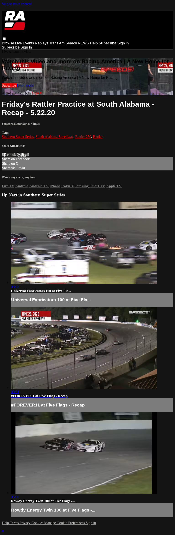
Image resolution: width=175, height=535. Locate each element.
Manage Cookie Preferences (65, 523)
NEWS (83, 43)
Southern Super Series (16, 123)
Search (71, 43)
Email (25, 155)
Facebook (9, 155)
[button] (4, 38)
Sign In (26, 47)
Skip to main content (16, 4)
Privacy (25, 523)
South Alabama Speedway (54, 137)
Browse (8, 43)
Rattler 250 (83, 137)
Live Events (25, 43)
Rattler (98, 137)
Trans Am (57, 43)
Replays (42, 43)
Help (94, 43)
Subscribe (9, 85)
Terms (15, 523)
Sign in (123, 43)
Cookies (37, 523)
